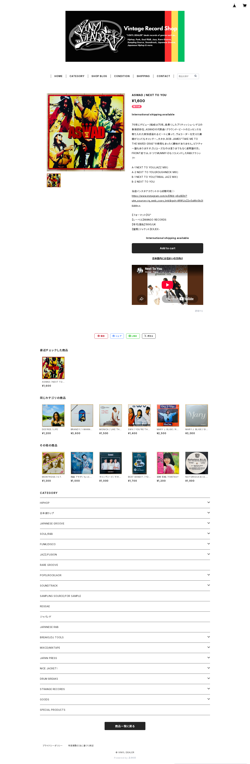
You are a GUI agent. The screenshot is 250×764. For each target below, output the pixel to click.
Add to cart (167, 248)
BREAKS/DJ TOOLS (52, 637)
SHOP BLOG (99, 76)
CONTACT (163, 76)
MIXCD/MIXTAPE (50, 647)
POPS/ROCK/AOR (50, 575)
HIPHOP (45, 502)
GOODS (44, 699)
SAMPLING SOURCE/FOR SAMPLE (60, 596)
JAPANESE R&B (49, 627)
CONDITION (122, 76)
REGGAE (45, 606)
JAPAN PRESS (48, 658)
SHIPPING (143, 76)
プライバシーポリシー (53, 745)
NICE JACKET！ (49, 668)
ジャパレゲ (45, 616)
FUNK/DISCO (48, 544)
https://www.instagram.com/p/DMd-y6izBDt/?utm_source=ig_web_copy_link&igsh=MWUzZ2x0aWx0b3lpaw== (167, 200)
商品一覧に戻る (125, 726)
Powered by (121, 758)
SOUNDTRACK (49, 585)
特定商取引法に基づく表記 (81, 745)
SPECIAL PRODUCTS (52, 709)
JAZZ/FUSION (48, 554)
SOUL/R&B (46, 533)
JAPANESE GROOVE (52, 523)
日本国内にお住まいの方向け (167, 258)
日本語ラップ (47, 513)
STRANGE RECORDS (52, 689)
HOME (58, 76)
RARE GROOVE (49, 564)
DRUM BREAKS (49, 678)
